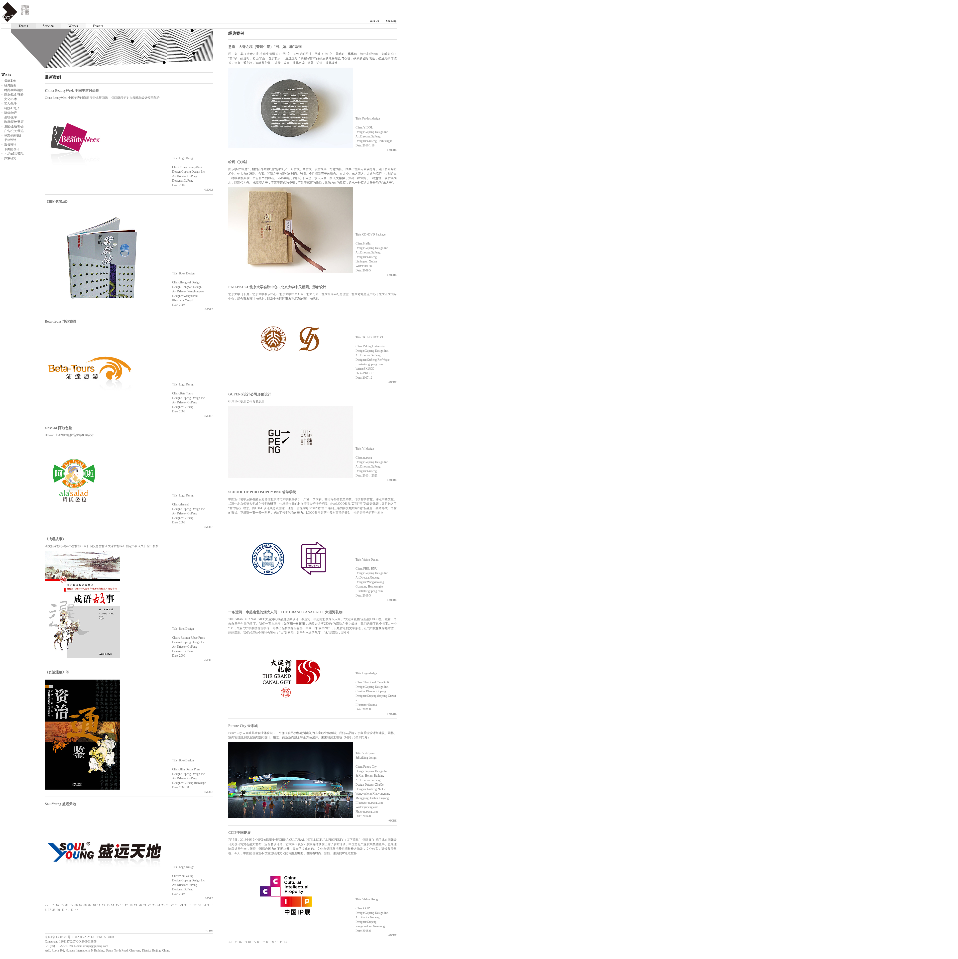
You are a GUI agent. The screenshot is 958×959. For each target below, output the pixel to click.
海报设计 (10, 144)
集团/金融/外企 (14, 126)
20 (140, 905)
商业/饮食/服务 (14, 94)
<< (230, 942)
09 (272, 942)
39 (58, 910)
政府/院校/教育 (14, 121)
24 (158, 905)
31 (190, 905)
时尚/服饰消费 (13, 90)
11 (281, 942)
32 (195, 905)
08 (267, 942)
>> (286, 942)
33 (199, 905)
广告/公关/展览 (14, 131)
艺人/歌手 (10, 103)
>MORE (392, 149)
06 (258, 942)
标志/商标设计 (13, 135)
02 (240, 942)
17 (126, 905)
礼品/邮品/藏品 (14, 153)
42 (71, 910)
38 (53, 910)
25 (162, 905)
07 (263, 942)
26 (167, 905)
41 (67, 910)
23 (153, 905)
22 (149, 905)
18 (130, 905)
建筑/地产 (10, 113)
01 (53, 905)
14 (112, 905)
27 (172, 905)
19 (135, 905)
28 (176, 905)
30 (185, 905)
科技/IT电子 (12, 108)
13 (108, 905)
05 (254, 942)
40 (62, 910)
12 (103, 905)
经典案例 (10, 85)
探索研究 (10, 158)
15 (117, 905)
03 (245, 942)
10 (276, 942)
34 (204, 905)
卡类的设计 (11, 149)
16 (121, 905)
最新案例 (10, 81)
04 (249, 942)
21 (144, 905)
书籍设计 (10, 140)
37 (49, 910)
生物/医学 (10, 117)
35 (208, 905)
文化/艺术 (10, 99)
